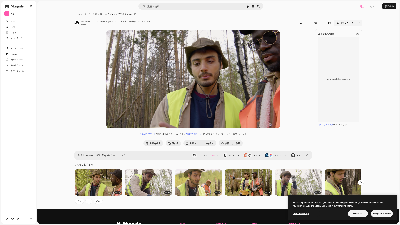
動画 (95, 14)
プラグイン (279, 155)
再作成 (175, 143)
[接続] (6, 218)
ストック (86, 14)
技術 (98, 201)
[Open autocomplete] (143, 6)
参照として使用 (232, 143)
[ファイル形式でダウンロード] (359, 23)
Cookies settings (301, 213)
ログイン (373, 6)
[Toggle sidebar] (30, 6)
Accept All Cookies (381, 213)
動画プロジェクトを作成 (202, 143)
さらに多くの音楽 (325, 124)
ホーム (77, 14)
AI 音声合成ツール (193, 133)
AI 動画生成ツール (147, 133)
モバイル (232, 155)
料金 (362, 6)
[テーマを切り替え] (18, 218)
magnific (84, 24)
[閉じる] (307, 155)
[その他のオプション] (322, 23)
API (298, 155)
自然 (79, 201)
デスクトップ (206, 155)
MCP (255, 155)
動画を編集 (155, 143)
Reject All (358, 213)
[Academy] (12, 218)
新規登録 (389, 6)
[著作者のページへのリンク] (77, 23)
